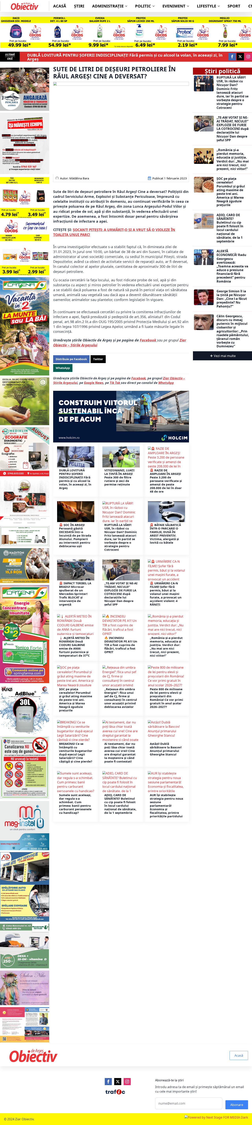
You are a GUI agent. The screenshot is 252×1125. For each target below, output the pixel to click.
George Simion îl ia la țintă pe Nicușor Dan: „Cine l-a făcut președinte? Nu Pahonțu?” (232, 298)
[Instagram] (127, 1081)
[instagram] (248, 56)
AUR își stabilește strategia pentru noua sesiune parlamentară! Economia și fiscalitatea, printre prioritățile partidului (166, 805)
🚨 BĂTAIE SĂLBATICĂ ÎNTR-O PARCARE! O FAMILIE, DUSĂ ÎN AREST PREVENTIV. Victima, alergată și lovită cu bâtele (165, 533)
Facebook (148, 340)
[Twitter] (117, 1081)
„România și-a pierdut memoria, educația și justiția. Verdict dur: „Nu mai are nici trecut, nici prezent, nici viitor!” (166, 646)
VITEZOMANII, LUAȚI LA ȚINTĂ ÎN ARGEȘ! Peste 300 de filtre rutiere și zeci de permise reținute (119, 477)
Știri (79, 6)
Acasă (59, 6)
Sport (234, 6)
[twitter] (240, 56)
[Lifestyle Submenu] (220, 6)
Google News (93, 383)
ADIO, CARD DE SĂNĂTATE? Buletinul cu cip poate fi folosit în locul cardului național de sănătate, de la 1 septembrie (120, 803)
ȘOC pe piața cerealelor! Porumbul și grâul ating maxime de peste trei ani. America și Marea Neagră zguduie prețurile (75, 699)
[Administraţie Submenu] (127, 6)
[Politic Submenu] (154, 6)
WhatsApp (166, 383)
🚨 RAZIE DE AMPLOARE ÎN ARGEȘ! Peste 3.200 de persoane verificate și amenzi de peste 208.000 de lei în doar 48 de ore (166, 480)
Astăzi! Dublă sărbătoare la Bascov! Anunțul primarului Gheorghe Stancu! (166, 749)
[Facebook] (108, 1081)
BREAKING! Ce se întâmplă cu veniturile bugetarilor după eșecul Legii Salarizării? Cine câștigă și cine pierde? (75, 752)
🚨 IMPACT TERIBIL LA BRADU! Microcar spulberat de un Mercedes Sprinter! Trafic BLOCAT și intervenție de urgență (75, 593)
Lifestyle (206, 6)
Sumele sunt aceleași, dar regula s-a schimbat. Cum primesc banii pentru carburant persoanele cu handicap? (75, 803)
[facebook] (232, 56)
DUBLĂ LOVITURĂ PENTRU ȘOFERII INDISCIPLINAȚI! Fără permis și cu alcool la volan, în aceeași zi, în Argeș (124, 57)
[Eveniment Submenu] (189, 6)
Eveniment (173, 6)
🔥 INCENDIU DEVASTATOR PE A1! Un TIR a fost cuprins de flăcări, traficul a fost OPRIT (120, 645)
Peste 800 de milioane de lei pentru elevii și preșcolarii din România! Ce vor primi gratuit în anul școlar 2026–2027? (166, 697)
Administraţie (108, 6)
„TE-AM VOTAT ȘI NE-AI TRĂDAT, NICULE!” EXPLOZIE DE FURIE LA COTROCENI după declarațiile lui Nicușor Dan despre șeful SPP (120, 593)
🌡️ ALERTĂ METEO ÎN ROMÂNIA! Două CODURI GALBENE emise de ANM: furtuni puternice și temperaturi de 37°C (74, 646)
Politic (143, 6)
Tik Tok (115, 383)
